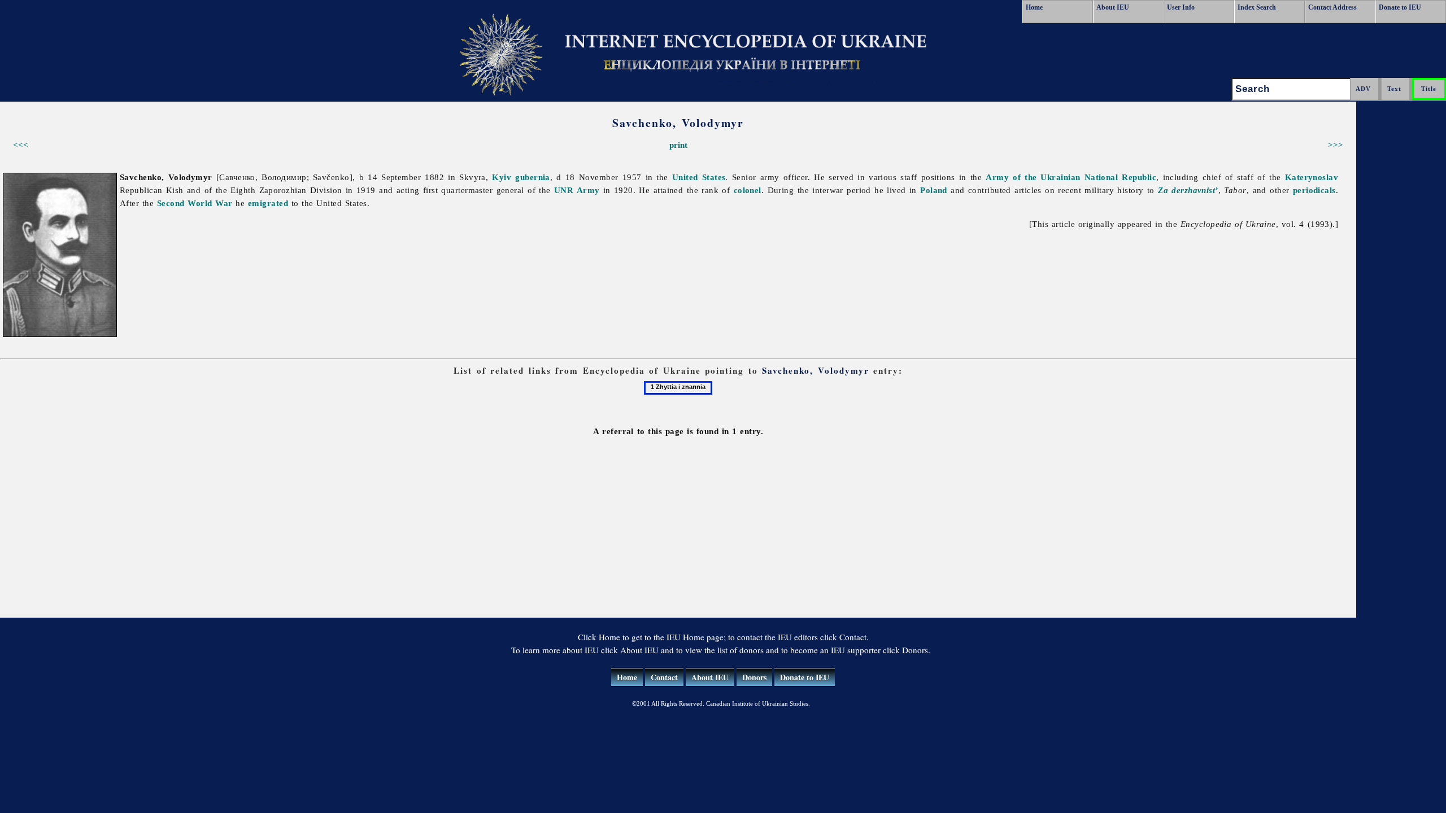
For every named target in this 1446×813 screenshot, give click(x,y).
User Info (1181, 7)
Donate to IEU (1400, 7)
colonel (747, 190)
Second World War (195, 203)
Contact (664, 677)
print (678, 145)
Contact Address (1332, 7)
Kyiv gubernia (521, 177)
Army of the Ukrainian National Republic (1071, 177)
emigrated (268, 203)
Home (1034, 7)
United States (699, 177)
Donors (754, 677)
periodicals (1314, 190)
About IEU (1112, 7)
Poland (933, 190)
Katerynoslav (1311, 177)
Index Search (1257, 7)
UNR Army (576, 190)
